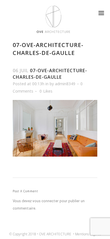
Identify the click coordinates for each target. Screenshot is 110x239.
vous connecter (45, 200)
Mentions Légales (88, 234)
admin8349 (65, 83)
